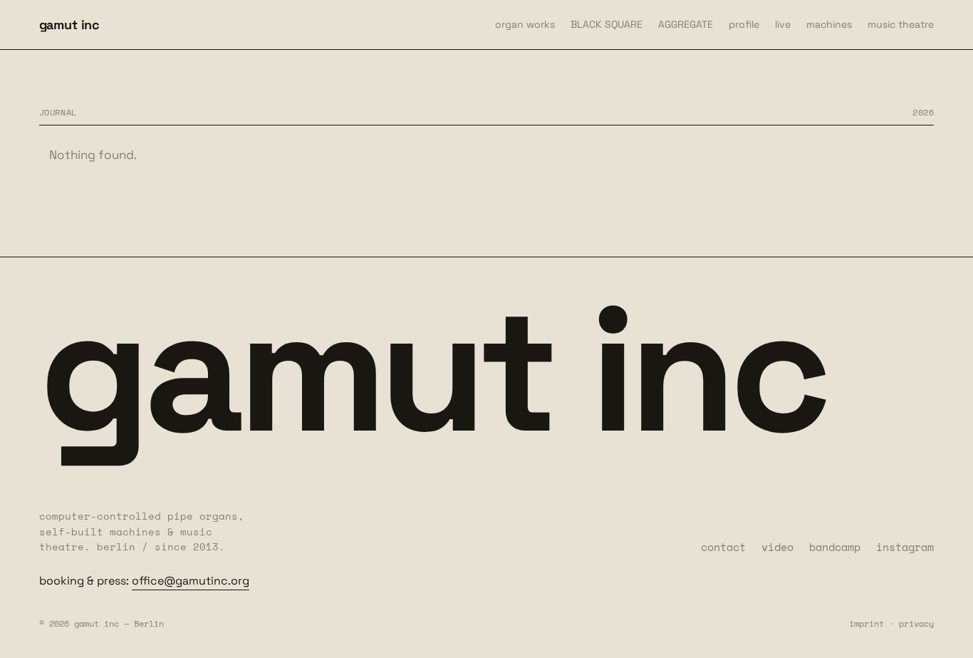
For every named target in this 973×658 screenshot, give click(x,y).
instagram (905, 547)
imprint (866, 623)
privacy (916, 623)
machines (829, 24)
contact (723, 547)
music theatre (901, 24)
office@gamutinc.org (190, 580)
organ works (525, 24)
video (777, 547)
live (783, 24)
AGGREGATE (685, 24)
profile (744, 24)
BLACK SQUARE (606, 24)
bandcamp (834, 547)
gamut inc (69, 24)
